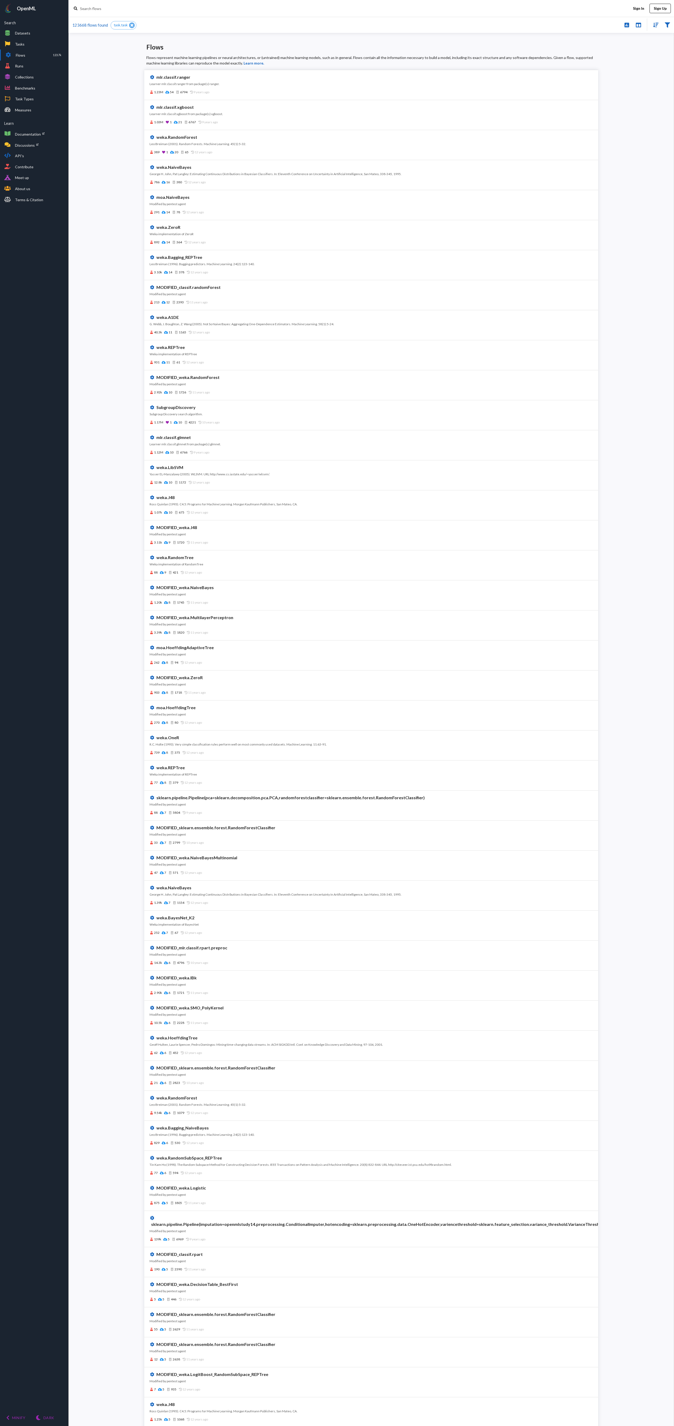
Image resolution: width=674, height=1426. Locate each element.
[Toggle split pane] (638, 24)
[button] (123, 25)
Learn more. (254, 63)
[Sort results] (654, 24)
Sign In (638, 8)
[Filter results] (667, 24)
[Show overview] (627, 24)
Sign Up (660, 8)
